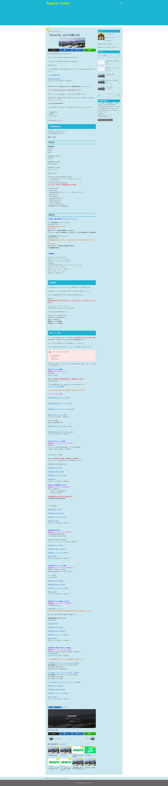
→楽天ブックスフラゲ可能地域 (55, 386)
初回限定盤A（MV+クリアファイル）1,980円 (59, 397)
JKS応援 (47, 29)
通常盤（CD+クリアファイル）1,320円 (57, 414)
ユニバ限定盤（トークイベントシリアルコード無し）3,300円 (63, 672)
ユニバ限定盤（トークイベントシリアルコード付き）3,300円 (63, 663)
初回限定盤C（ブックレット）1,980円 (57, 475)
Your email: (100, 113)
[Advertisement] (84, 16)
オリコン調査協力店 (53, 75)
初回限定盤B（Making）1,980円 (56, 513)
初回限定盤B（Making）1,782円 (56, 471)
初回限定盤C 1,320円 (53, 520)
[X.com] (72, 721)
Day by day (65, 707)
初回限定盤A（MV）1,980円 (55, 509)
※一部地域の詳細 (52, 653)
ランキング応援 (58, 707)
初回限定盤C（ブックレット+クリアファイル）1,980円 (61, 409)
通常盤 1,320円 (51, 479)
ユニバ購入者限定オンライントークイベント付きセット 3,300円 (63, 682)
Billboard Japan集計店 (53, 78)
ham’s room (58, 3)
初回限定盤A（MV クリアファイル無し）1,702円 (60, 426)
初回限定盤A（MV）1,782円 (55, 467)
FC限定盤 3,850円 (52, 623)
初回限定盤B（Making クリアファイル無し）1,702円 (61, 432)
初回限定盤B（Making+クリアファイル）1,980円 (60, 403)
